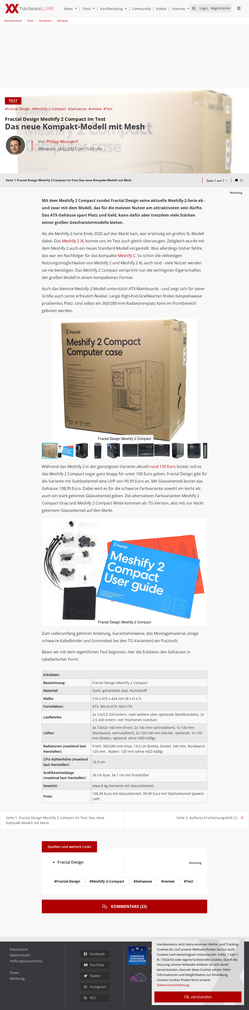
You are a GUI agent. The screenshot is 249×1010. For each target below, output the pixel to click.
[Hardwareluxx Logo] (29, 8)
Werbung (17, 978)
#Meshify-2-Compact (49, 108)
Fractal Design (70, 862)
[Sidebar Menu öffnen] (238, 8)
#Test (107, 108)
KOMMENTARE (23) (129, 906)
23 (241, 180)
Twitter (95, 975)
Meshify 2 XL (73, 241)
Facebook (97, 954)
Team (14, 972)
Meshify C (126, 255)
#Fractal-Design (18, 108)
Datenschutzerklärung (173, 985)
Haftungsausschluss (26, 961)
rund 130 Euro (163, 466)
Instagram (98, 986)
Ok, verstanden (198, 997)
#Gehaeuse (78, 108)
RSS (93, 997)
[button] (77, 8)
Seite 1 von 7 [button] (215, 181)
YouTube (97, 964)
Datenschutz (20, 955)
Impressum (19, 949)
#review (95, 108)
